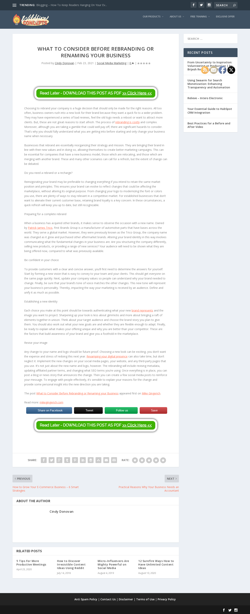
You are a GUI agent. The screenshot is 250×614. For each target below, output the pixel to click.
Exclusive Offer (225, 16)
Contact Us (108, 599)
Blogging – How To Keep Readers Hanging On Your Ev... (71, 5)
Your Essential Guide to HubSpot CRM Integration (210, 110)
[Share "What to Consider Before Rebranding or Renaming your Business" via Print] (114, 460)
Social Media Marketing (111, 63)
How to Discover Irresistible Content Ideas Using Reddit (71, 564)
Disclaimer (126, 599)
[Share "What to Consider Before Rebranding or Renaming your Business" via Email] (106, 460)
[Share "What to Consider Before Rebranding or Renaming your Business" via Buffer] (91, 460)
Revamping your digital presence (107, 356)
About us (175, 16)
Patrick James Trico (40, 228)
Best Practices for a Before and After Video (209, 125)
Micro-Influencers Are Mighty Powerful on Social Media (113, 564)
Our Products (152, 16)
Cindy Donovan (64, 63)
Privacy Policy (167, 599)
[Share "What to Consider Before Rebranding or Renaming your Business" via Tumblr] (67, 460)
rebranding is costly (127, 122)
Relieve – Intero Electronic (205, 98)
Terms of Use (145, 599)
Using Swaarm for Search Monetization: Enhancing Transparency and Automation (209, 83)
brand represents (142, 310)
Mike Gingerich (151, 393)
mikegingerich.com (51, 402)
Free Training (198, 16)
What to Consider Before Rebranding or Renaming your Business (77, 393)
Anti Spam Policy (85, 599)
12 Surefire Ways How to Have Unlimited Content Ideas (156, 564)
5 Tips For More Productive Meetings (31, 562)
